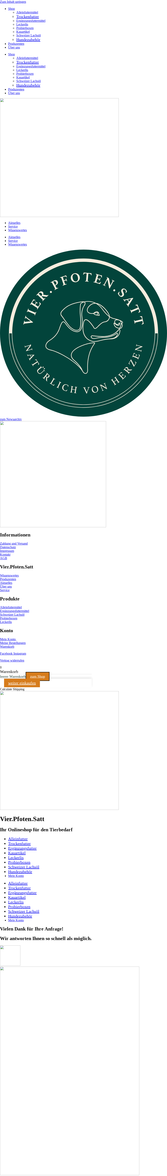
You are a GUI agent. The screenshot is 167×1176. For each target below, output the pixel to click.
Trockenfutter (27, 16)
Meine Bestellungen (13, 643)
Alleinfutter (18, 839)
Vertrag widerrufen (12, 660)
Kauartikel (23, 31)
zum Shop (37, 676)
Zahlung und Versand (14, 543)
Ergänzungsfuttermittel (30, 20)
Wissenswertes (17, 230)
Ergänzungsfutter (22, 848)
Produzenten (16, 43)
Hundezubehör (28, 39)
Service (13, 226)
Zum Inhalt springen (13, 1)
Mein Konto (8, 639)
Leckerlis (22, 24)
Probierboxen (25, 28)
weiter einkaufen (22, 683)
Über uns (14, 47)
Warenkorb (7, 646)
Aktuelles (14, 223)
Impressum (7, 551)
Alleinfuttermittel (27, 12)
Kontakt (5, 554)
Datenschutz (8, 547)
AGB (3, 558)
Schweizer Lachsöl (28, 35)
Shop (11, 8)
